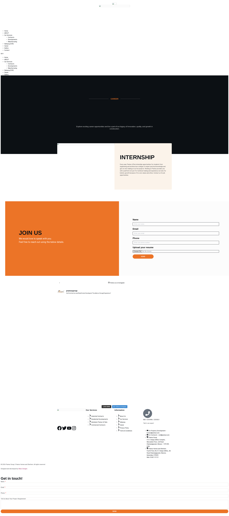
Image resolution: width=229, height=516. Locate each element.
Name (135, 219)
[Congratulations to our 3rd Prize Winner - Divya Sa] (85, 368)
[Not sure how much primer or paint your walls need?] (143, 309)
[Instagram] (74, 428)
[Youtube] (69, 428)
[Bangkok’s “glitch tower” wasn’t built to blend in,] (105, 318)
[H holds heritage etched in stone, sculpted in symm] (124, 378)
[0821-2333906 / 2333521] (147, 413)
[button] (114, 54)
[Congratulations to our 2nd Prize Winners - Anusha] (66, 369)
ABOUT (6, 33)
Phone (136, 238)
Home (6, 31)
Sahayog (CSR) (9, 44)
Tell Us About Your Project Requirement (13, 499)
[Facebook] (59, 428)
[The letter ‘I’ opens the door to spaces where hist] (124, 324)
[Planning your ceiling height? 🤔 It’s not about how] (143, 369)
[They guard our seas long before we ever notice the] (66, 307)
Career (6, 46)
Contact (6, 50)
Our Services (8, 35)
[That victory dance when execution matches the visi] (105, 361)
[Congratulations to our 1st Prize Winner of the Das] (162, 315)
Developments (12, 39)
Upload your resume (143, 247)
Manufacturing (12, 41)
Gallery (6, 48)
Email (135, 229)
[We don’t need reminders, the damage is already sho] (85, 311)
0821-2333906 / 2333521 (151, 419)
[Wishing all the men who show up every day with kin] (162, 360)
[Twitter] (64, 428)
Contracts (11, 37)
